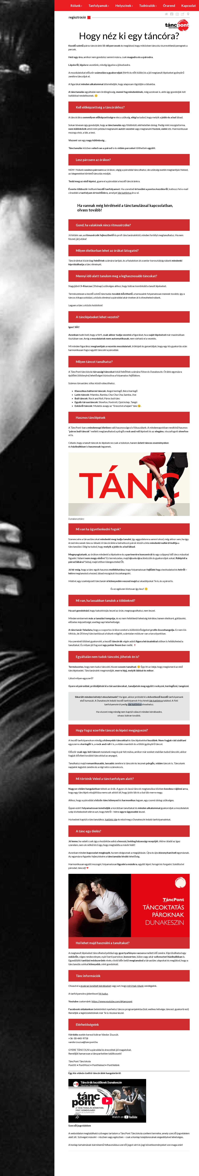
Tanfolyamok (98, 5)
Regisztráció (77, 17)
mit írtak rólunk (135, 985)
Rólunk (76, 5)
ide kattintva (124, 192)
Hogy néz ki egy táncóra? (129, 35)
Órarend (169, 5)
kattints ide (111, 819)
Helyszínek (124, 5)
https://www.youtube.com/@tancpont (112, 1001)
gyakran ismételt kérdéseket (96, 985)
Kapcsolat (188, 5)
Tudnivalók (148, 5)
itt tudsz (103, 993)
